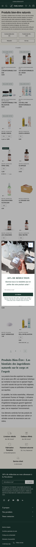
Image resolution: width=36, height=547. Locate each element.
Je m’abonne (21, 294)
